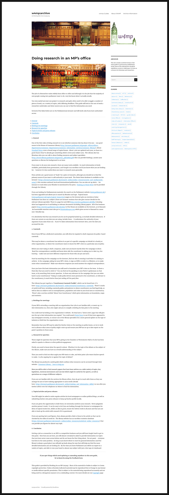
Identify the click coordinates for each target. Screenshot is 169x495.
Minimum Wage (117, 130)
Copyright (96, 473)
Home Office (116, 118)
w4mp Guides (104, 13)
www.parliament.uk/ (98, 192)
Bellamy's (128, 96)
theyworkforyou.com (67, 209)
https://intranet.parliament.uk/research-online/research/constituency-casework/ (65, 286)
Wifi (125, 145)
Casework (35, 123)
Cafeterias (115, 99)
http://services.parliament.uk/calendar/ (51, 207)
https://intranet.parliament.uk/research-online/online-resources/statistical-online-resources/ (66, 421)
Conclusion (35, 133)
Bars (121, 96)
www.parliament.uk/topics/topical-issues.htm (48, 197)
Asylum (114, 96)
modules (127, 130)
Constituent (129, 102)
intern (114, 124)
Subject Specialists (128, 139)
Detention (129, 108)
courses (114, 105)
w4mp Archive (116, 145)
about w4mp (116, 93)
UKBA (126, 142)
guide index (131, 115)
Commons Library (117, 102)
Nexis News (79, 315)
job (129, 124)
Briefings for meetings (39, 126)
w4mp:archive (41, 13)
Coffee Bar (124, 99)
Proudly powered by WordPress (50, 487)
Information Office (129, 121)
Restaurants (116, 136)
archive (130, 93)
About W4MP (116, 13)
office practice (116, 133)
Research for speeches (39, 128)
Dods (128, 111)
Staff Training (116, 139)
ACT (124, 93)
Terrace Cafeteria (117, 142)
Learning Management (119, 127)
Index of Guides (117, 121)
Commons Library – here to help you (51, 364)
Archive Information (130, 13)
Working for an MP (130, 148)
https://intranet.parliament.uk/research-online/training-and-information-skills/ (65, 384)
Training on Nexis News (85, 185)
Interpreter (122, 124)
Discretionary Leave (118, 111)
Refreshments (127, 133)
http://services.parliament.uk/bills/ (83, 202)
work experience (117, 148)
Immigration (126, 118)
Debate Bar (123, 105)
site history (125, 136)
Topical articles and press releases (43, 130)
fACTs (123, 115)
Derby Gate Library (118, 108)
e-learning (115, 115)
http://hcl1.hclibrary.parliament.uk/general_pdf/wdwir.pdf (52, 158)
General (34, 121)
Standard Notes (37, 150)
